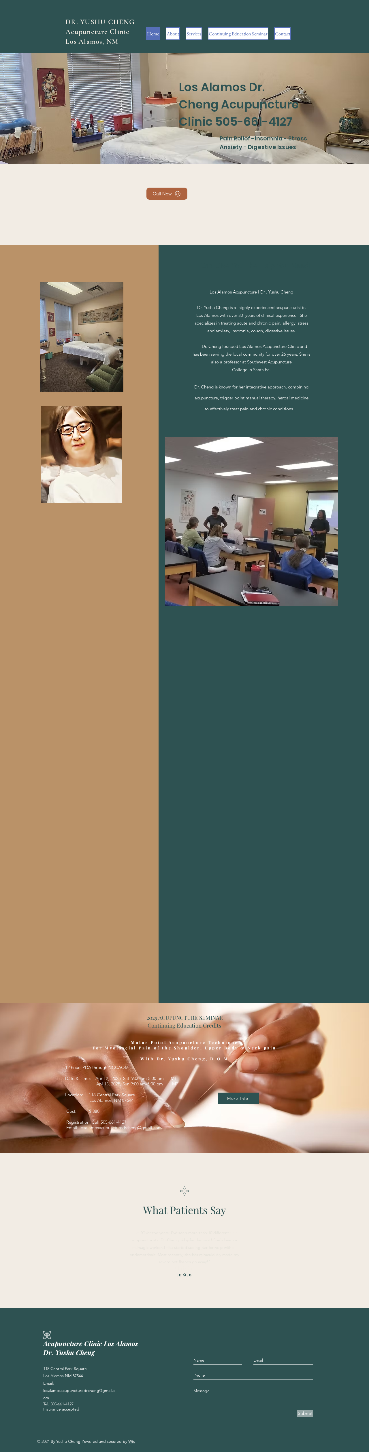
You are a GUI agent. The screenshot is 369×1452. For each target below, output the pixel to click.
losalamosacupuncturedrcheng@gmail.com (121, 1127)
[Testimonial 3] (190, 1275)
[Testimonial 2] (184, 1275)
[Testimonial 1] (179, 1275)
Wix (131, 1441)
